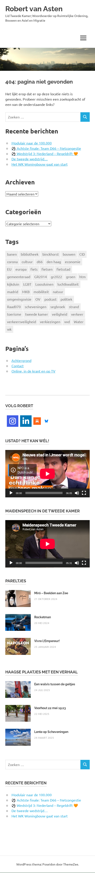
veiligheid (59, 314)
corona (12, 261)
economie (72, 261)
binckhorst (50, 254)
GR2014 (40, 276)
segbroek (57, 306)
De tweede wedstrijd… (29, 159)
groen (70, 276)
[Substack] (37, 420)
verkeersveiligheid (21, 321)
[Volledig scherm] (84, 493)
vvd (67, 321)
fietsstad (63, 269)
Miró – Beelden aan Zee (51, 593)
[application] (47, 473)
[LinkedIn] (26, 421)
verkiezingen (50, 321)
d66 (40, 261)
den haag (54, 261)
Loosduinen (44, 284)
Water (79, 321)
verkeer (77, 314)
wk (9, 329)
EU (9, 269)
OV (37, 299)
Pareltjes (15, 581)
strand (74, 306)
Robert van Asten (34, 9)
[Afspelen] (11, 493)
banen (12, 254)
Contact (17, 365)
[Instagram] (12, 421)
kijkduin (13, 284)
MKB (26, 291)
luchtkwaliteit (68, 284)
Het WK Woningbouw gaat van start (39, 164)
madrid (12, 291)
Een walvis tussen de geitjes (54, 684)
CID (82, 254)
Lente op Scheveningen (51, 732)
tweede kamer (36, 314)
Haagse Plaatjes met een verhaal (41, 672)
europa (21, 269)
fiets (34, 269)
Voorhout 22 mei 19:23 (50, 708)
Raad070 (14, 306)
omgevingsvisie (19, 299)
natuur (58, 291)
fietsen (47, 269)
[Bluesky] (46, 420)
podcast (50, 299)
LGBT (27, 284)
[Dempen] (77, 493)
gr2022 (56, 276)
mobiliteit (41, 291)
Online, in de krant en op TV (33, 371)
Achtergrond (21, 360)
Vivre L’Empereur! (47, 641)
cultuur (27, 261)
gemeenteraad (18, 276)
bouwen (69, 254)
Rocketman (42, 617)
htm (82, 276)
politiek (66, 299)
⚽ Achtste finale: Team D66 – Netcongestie (46, 148)
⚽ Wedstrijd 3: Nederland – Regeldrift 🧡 (44, 153)
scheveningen (35, 306)
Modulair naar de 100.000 (31, 143)
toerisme (14, 314)
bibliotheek (29, 254)
